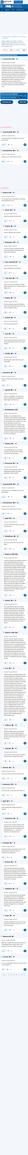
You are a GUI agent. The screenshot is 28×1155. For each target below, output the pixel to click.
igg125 (7, 518)
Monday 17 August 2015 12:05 (8, 771)
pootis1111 (8, 317)
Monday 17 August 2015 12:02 (8, 376)
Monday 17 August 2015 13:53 (10, 558)
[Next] (24, 975)
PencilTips (8, 353)
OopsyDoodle (9, 818)
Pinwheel (7, 226)
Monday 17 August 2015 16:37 (10, 919)
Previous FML (6, 102)
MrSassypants (9, 242)
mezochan (6, 957)
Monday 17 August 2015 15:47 (10, 822)
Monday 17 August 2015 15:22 (10, 213)
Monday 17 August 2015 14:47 (10, 865)
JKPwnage (8, 443)
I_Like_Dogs (8, 278)
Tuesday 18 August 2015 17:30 (10, 467)
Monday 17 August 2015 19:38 (10, 321)
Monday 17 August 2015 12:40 (8, 960)
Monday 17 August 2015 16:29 (10, 265)
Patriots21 (8, 600)
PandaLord (6, 192)
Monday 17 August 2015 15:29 (10, 229)
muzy (6, 334)
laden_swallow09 (10, 262)
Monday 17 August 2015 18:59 (10, 301)
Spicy (13, 10)
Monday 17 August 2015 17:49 (10, 282)
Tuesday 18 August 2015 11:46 (10, 752)
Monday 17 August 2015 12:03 (8, 135)
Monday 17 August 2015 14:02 (10, 393)
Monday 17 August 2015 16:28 (10, 672)
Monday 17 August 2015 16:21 (10, 246)
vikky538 (7, 390)
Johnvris (7, 210)
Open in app (18, 2)
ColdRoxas (8, 725)
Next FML (23, 102)
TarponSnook (6, 372)
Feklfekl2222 (8, 889)
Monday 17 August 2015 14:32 (10, 636)
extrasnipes (6, 843)
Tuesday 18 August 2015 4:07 (10, 357)
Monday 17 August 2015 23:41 (10, 337)
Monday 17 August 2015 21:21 (10, 729)
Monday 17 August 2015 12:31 (8, 846)
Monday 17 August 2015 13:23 (10, 522)
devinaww (6, 767)
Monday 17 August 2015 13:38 (10, 540)
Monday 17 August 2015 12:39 (8, 940)
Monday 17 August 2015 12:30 (8, 804)
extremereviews (7, 59)
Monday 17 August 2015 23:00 (8, 62)
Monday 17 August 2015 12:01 (8, 196)
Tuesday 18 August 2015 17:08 (10, 447)
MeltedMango (9, 536)
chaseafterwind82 (8, 132)
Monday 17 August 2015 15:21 (10, 413)
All (2, 10)
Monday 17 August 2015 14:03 (10, 604)
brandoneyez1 (7, 784)
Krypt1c (7, 915)
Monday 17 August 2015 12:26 (8, 788)
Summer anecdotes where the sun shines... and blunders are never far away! (13, 96)
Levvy (6, 668)
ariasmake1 (8, 748)
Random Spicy (20, 10)
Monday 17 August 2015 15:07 (10, 892)
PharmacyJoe (9, 463)
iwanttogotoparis (8, 150)
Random (7, 10)
